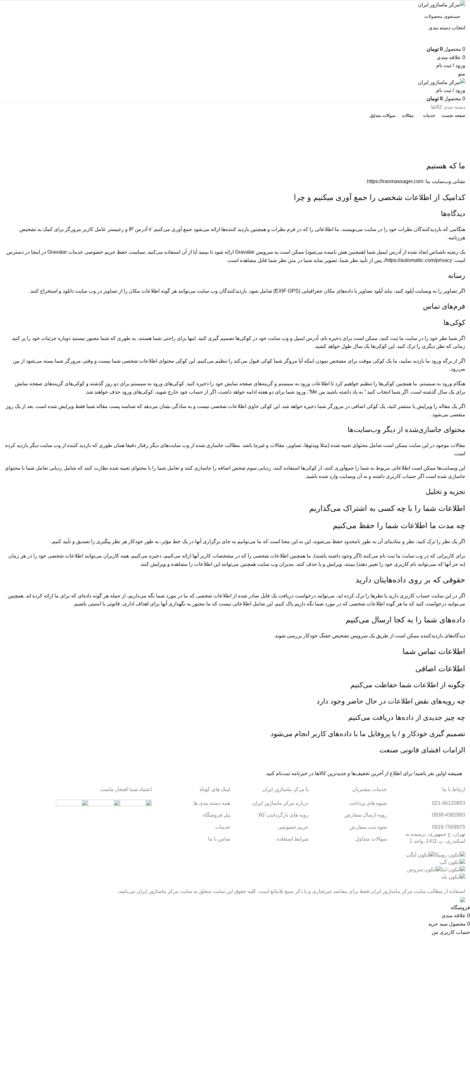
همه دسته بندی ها (211, 803)
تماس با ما (235, 126)
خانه (462, 156)
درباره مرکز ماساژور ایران (280, 803)
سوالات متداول (371, 839)
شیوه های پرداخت (368, 803)
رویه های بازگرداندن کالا (283, 815)
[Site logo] (441, 4)
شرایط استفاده (293, 839)
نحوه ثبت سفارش (368, 827)
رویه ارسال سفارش (365, 815)
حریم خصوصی (293, 827)
